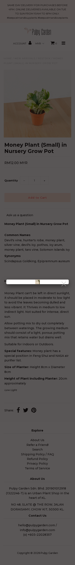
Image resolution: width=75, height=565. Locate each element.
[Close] (64, 284)
